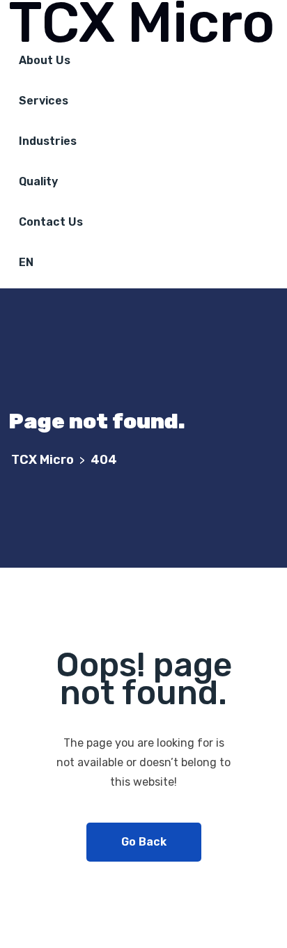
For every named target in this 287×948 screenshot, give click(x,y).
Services (43, 100)
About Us (44, 60)
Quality (38, 181)
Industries (48, 141)
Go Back (143, 841)
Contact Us (51, 221)
